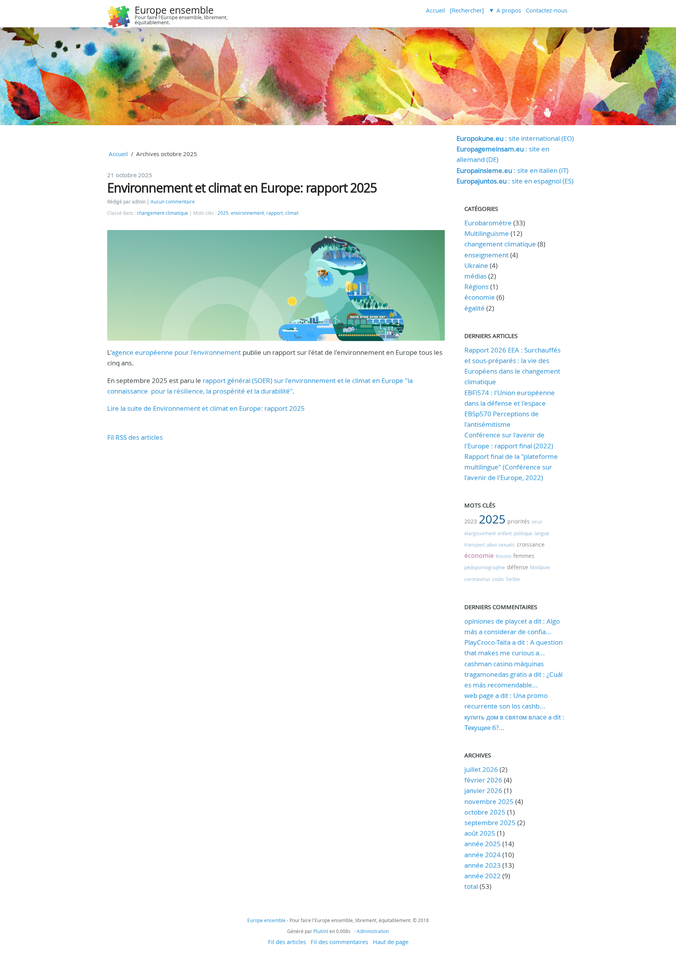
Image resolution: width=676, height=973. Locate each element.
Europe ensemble (174, 10)
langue (541, 533)
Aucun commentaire (173, 202)
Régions (476, 286)
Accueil (435, 10)
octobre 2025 (484, 812)
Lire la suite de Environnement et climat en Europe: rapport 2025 (206, 408)
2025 (223, 213)
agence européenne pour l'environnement (176, 352)
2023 (470, 521)
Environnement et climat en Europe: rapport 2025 (242, 187)
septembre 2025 (490, 822)
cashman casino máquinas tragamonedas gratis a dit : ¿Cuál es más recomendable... (513, 674)
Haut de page (390, 942)
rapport (274, 213)
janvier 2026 (483, 790)
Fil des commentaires (339, 942)
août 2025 (479, 833)
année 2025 (482, 843)
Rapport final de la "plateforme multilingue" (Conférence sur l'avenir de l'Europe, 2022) (511, 467)
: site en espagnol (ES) (515, 180)
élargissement (480, 533)
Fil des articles (287, 942)
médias (475, 276)
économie (479, 297)
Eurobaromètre (488, 222)
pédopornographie (484, 567)
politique (523, 533)
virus (537, 521)
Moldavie (540, 567)
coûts (498, 579)
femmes (523, 555)
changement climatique (162, 213)
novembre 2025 (489, 801)
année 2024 (482, 854)
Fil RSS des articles (135, 437)
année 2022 (482, 875)
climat (291, 213)
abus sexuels (501, 544)
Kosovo (503, 556)
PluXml (320, 931)
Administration (373, 931)
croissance (531, 544)
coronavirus (477, 579)
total (472, 886)
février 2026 (483, 779)
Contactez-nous (546, 10)
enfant (505, 533)
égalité (474, 308)
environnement (247, 213)
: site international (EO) (515, 138)
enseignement (486, 254)
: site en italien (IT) (512, 170)
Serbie (513, 579)
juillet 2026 (481, 769)
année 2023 (482, 865)
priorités (518, 521)
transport (474, 544)
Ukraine (476, 265)
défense (517, 567)
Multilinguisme (486, 233)
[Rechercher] (467, 10)
